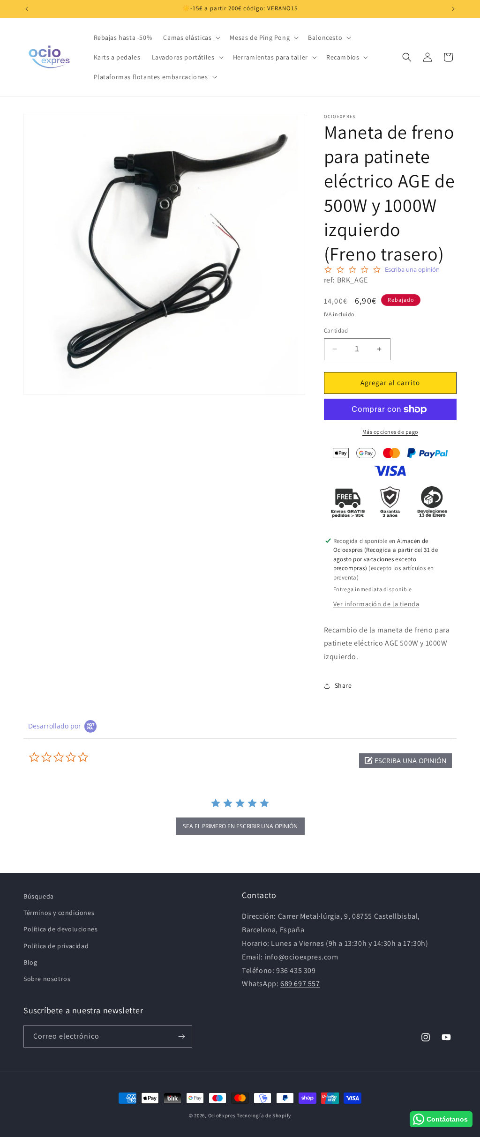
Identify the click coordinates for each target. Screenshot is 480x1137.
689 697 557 (300, 983)
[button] (191, 37)
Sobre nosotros (46, 978)
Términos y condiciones (58, 912)
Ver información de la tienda (376, 604)
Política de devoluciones (60, 929)
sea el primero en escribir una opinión (240, 826)
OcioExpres (222, 1115)
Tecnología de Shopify (264, 1115)
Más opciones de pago (390, 431)
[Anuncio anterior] (26, 9)
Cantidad (336, 330)
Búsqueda (38, 896)
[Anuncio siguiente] (453, 9)
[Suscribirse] (181, 1037)
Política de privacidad (56, 946)
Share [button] (343, 685)
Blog (30, 962)
